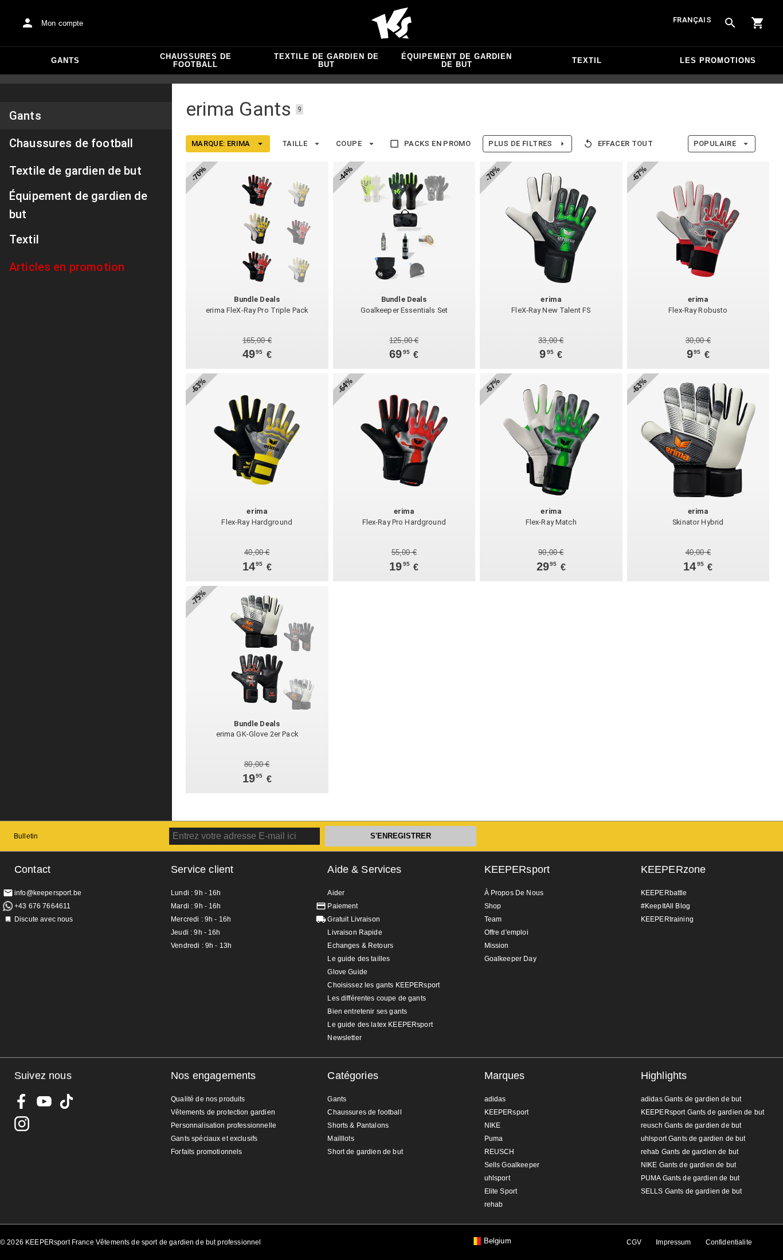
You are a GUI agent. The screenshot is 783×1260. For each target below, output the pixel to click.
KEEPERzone (673, 869)
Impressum (673, 1242)
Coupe (349, 143)
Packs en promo (437, 143)
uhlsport (497, 1178)
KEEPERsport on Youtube (44, 1101)
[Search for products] (730, 22)
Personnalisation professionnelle (223, 1125)
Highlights (664, 1075)
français (692, 19)
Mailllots (340, 1139)
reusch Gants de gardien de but (691, 1125)
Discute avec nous (43, 919)
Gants (65, 60)
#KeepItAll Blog (665, 906)
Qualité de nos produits (208, 1099)
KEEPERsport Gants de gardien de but (702, 1112)
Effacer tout (625, 143)
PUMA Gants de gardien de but (690, 1178)
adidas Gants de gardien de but (691, 1099)
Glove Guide (347, 972)
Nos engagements (213, 1075)
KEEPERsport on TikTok (66, 1101)
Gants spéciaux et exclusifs (214, 1139)
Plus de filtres (520, 143)
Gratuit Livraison (353, 919)
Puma (493, 1139)
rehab (493, 1204)
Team (493, 919)
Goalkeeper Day (510, 959)
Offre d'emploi (506, 932)
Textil (587, 60)
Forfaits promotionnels (206, 1152)
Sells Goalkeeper (511, 1165)
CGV (634, 1242)
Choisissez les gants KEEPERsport (383, 985)
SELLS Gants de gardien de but (691, 1191)
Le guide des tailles (358, 959)
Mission (496, 946)
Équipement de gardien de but (456, 60)
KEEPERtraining (667, 919)
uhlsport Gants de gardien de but (693, 1139)
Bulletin (26, 836)
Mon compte (62, 23)
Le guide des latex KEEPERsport (380, 1025)
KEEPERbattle (664, 893)
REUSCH (499, 1152)
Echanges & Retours (360, 946)
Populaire (715, 143)
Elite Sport (501, 1191)
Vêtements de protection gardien (223, 1112)
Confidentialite (729, 1242)
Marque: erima (220, 143)
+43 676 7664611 (42, 906)
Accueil (391, 23)
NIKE (492, 1125)
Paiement (342, 906)
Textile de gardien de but (326, 60)
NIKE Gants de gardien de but (688, 1165)
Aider (335, 893)
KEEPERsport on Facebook (21, 1101)
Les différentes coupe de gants (376, 998)
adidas (495, 1099)
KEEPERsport (517, 869)
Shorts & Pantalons (358, 1125)
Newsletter (344, 1038)
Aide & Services (364, 869)
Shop (493, 906)
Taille (294, 143)
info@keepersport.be (47, 893)
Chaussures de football (196, 60)
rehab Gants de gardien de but (689, 1152)
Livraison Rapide (354, 932)
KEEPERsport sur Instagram (21, 1123)
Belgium (497, 1241)
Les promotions (718, 60)
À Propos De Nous (513, 893)
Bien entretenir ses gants (367, 1011)
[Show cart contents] (757, 22)
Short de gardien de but (364, 1152)
